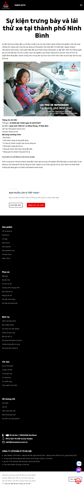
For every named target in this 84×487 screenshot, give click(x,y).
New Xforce (6, 243)
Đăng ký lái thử (7, 295)
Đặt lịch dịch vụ (7, 336)
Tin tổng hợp (6, 377)
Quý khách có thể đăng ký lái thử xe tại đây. (18, 156)
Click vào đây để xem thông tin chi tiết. (18, 483)
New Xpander (6, 246)
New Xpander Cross (8, 250)
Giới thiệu (5, 403)
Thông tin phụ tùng (8, 332)
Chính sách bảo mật (8, 411)
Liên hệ (4, 407)
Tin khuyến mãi (7, 373)
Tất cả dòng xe (7, 231)
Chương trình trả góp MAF (10, 288)
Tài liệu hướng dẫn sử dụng (11, 344)
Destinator (5, 235)
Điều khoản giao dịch (9, 415)
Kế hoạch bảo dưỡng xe (10, 348)
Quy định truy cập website (11, 418)
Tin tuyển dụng (7, 381)
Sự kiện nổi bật (7, 370)
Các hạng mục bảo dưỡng (10, 329)
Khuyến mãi (6, 280)
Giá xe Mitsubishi (7, 366)
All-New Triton (7, 254)
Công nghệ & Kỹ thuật (9, 385)
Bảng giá (5, 276)
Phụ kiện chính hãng (8, 299)
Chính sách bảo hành (9, 321)
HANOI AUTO (20, 5)
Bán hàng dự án (7, 291)
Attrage (4, 239)
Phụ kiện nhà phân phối (9, 303)
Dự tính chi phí (7, 284)
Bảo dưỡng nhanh (8, 325)
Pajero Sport (6, 258)
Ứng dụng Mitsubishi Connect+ (12, 340)
